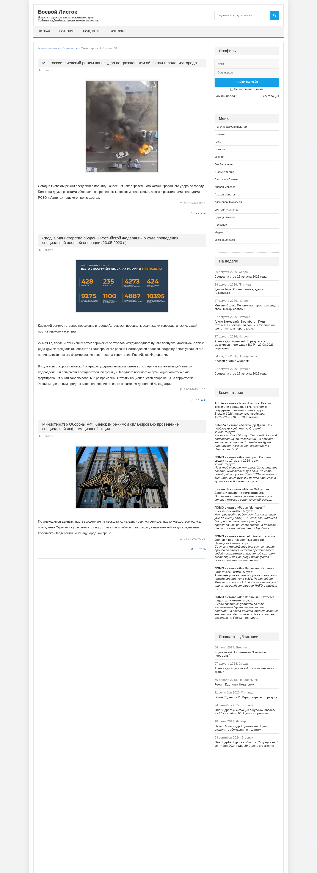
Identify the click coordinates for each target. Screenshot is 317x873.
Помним (219, 134)
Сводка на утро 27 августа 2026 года (241, 373)
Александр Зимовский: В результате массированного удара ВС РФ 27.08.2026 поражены (244, 344)
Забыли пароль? (226, 96)
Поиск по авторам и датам (231, 126)
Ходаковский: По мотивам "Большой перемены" (240, 653)
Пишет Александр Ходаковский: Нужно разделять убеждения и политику (242, 727)
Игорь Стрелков (224, 171)
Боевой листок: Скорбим (232, 360)
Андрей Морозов (225, 187)
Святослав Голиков (226, 179)
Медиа (219, 232)
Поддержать (92, 31)
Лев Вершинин (224, 164)
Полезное (66, 31)
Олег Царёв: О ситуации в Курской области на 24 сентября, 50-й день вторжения (245, 711)
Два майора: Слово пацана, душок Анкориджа (239, 290)
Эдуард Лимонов (225, 217)
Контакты (118, 31)
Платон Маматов (225, 194)
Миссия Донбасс (225, 239)
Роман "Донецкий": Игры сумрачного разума (246, 697)
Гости (218, 141)
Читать (200, 213)
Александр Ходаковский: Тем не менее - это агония (246, 670)
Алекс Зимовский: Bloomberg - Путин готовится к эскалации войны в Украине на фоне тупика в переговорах (245, 325)
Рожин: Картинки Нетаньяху (234, 684)
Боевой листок (47, 48)
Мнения (219, 156)
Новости (48, 70)
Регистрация (270, 96)
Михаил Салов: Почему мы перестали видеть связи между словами (247, 307)
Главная (44, 31)
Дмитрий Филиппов (226, 209)
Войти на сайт (246, 82)
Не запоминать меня (249, 89)
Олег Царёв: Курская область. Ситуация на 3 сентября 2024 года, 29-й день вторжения (246, 743)
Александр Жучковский (229, 202)
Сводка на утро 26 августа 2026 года (241, 276)
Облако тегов (69, 48)
